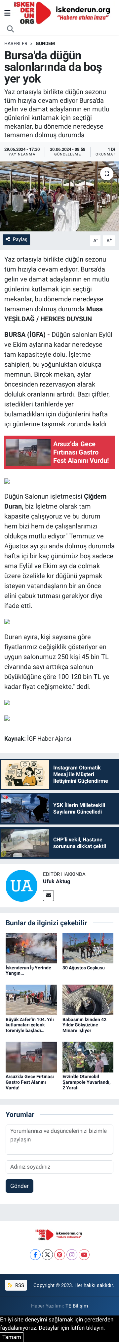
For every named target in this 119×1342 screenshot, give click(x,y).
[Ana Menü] (7, 13)
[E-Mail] (48, 895)
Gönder (19, 1186)
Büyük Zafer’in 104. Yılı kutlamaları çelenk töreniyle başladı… (30, 1025)
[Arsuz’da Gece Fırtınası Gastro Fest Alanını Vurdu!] (31, 1056)
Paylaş (20, 239)
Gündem (45, 43)
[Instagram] (71, 1254)
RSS (19, 1285)
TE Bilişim (76, 1306)
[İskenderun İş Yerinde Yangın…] (31, 947)
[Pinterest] (59, 1254)
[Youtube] (84, 1254)
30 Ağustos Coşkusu (83, 967)
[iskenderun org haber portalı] (63, 13)
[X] (47, 1254)
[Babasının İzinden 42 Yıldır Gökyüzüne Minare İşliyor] (88, 999)
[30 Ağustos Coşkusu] (88, 947)
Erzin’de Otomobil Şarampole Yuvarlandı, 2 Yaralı (86, 1082)
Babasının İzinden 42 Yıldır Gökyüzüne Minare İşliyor (84, 1025)
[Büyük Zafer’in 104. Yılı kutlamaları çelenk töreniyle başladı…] (31, 999)
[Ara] (10, 29)
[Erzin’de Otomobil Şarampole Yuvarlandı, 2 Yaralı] (88, 1056)
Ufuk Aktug (56, 881)
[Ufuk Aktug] (21, 885)
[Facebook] (35, 1254)
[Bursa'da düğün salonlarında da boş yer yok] (59, 196)
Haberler (15, 43)
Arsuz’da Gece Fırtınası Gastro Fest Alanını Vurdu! (30, 1082)
